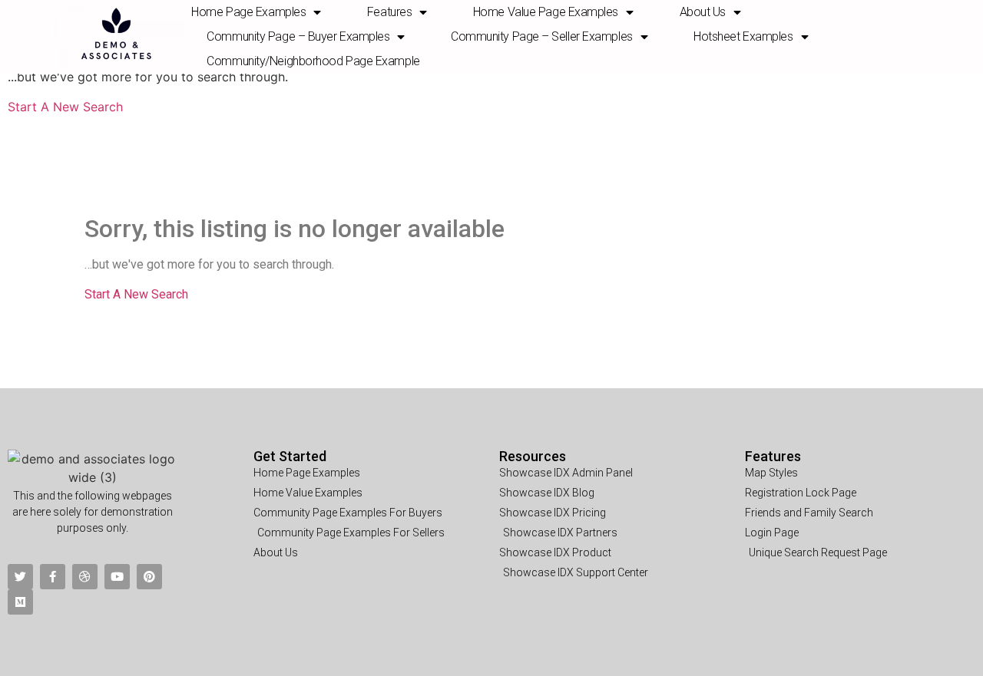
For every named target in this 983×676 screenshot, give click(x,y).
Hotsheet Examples (743, 36)
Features (773, 456)
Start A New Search (65, 106)
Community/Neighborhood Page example (313, 61)
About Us (703, 12)
